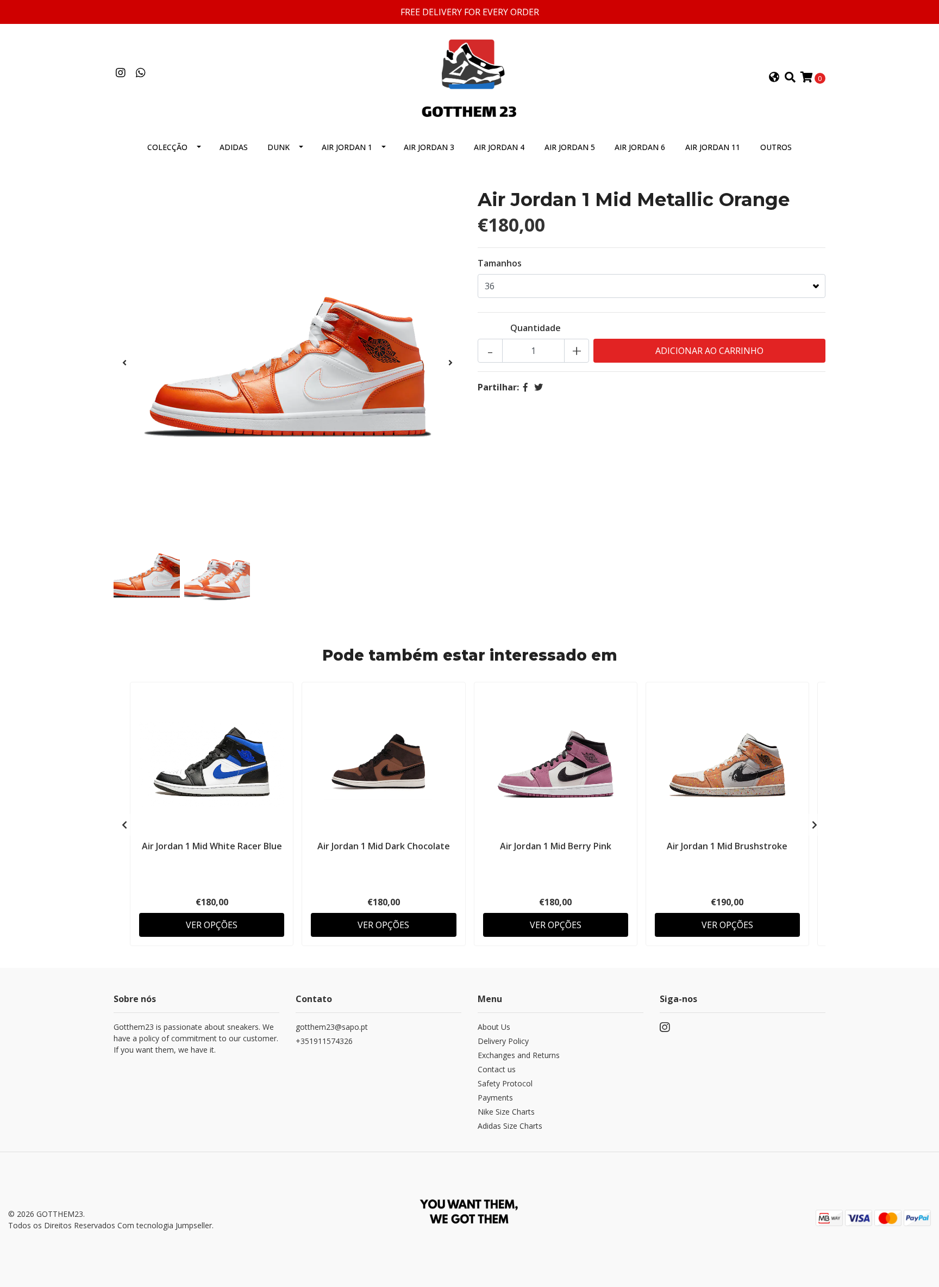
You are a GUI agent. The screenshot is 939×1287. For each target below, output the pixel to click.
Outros (776, 147)
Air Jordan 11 (712, 147)
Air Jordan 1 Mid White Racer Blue (212, 846)
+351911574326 (324, 1041)
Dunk (278, 147)
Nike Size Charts (506, 1111)
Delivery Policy (503, 1041)
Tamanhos (500, 263)
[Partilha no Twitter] (538, 387)
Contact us (497, 1069)
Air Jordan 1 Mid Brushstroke (727, 846)
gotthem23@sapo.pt (332, 1027)
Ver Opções (211, 925)
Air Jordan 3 (429, 147)
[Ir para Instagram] (120, 73)
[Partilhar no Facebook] (525, 387)
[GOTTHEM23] (469, 77)
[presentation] (124, 363)
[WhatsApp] (140, 73)
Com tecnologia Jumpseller (164, 1225)
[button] (774, 77)
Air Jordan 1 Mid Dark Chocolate (383, 846)
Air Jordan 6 (640, 147)
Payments (495, 1097)
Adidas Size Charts (510, 1126)
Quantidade (535, 328)
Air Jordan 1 (347, 147)
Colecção (167, 147)
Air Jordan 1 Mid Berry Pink (555, 846)
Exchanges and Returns (519, 1055)
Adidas (234, 147)
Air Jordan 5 (569, 147)
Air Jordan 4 (499, 147)
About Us (494, 1027)
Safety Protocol (505, 1083)
